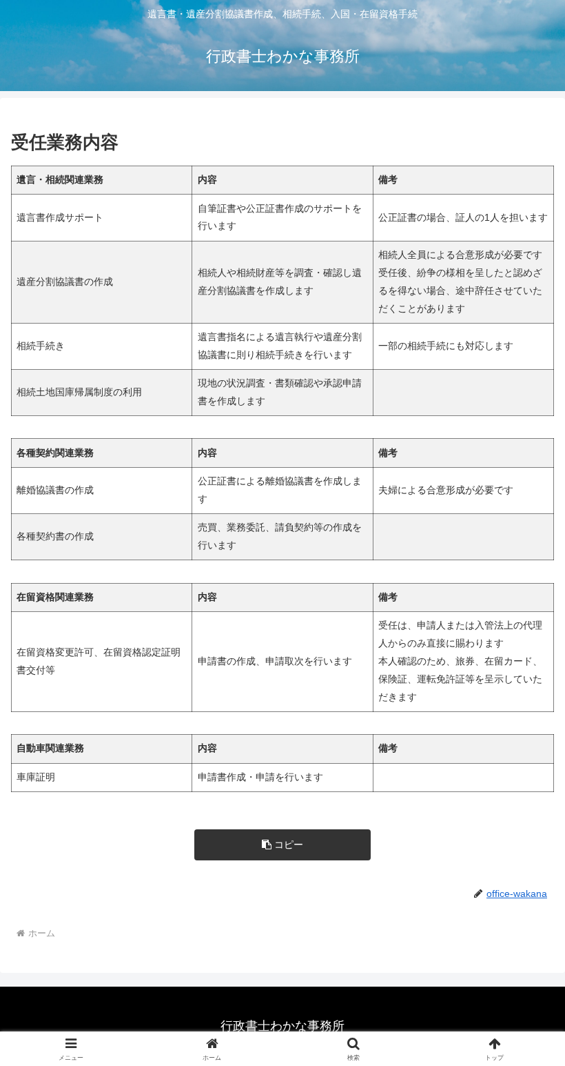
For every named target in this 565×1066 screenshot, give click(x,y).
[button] (282, 844)
